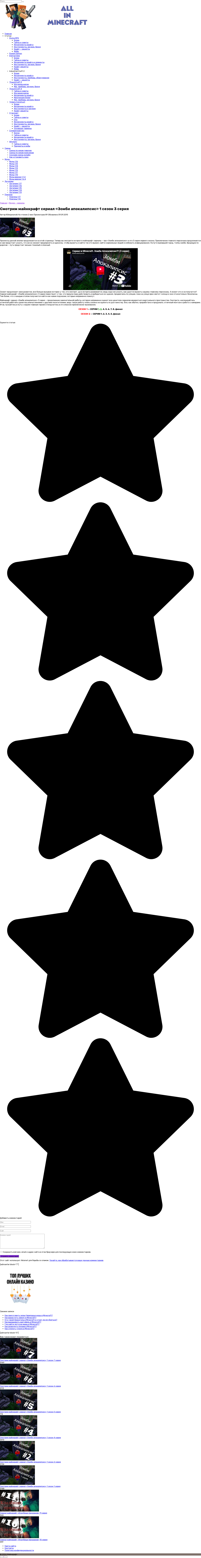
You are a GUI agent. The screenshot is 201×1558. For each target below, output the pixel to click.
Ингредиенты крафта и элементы (29, 62)
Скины (7, 148)
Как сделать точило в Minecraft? (19, 1329)
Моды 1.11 (13, 172)
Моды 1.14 (13, 166)
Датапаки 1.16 (15, 186)
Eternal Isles (14, 56)
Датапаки (9, 181)
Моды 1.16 (13, 161)
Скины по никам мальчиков (21, 153)
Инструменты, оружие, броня (27, 47)
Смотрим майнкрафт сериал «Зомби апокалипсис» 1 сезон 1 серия (30, 1486)
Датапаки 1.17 (15, 183)
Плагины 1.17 (15, 197)
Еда (15, 120)
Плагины (8, 195)
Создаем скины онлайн (19, 155)
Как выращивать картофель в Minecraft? (23, 1322)
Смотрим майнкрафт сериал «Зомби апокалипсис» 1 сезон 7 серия (30, 1360)
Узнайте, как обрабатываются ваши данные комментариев (76, 1260)
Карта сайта (10, 1546)
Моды (7, 159)
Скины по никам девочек (20, 150)
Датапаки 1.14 (15, 190)
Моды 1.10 (13, 175)
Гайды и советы (21, 42)
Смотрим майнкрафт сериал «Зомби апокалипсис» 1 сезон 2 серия (30, 1462)
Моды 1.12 (13, 170)
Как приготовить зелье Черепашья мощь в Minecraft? (29, 1315)
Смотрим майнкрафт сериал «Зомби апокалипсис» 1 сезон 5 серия (30, 1412)
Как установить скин (18, 157)
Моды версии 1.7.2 (17, 177)
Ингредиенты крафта (23, 45)
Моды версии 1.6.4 (17, 179)
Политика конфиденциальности (19, 1550)
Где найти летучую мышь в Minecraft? (22, 1324)
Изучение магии (21, 84)
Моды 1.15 (13, 164)
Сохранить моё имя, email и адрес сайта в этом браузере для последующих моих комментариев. (47, 1252)
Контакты (9, 1548)
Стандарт (13, 113)
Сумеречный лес (16, 131)
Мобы (16, 51)
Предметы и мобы (22, 146)
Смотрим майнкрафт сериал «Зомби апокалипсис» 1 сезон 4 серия (30, 1438)
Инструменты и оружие (25, 109)
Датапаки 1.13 (15, 192)
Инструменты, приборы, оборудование (31, 78)
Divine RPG (14, 38)
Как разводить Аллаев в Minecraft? (21, 1326)
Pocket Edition (15, 53)
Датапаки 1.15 (15, 188)
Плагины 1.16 (15, 199)
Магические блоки (22, 98)
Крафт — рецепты (22, 49)
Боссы (17, 133)
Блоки (16, 40)
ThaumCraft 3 (15, 82)
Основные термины (23, 128)
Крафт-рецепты (21, 67)
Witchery (13, 142)
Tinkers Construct (17, 102)
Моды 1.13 (13, 168)
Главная (8, 34)
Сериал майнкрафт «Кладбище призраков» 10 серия (23, 1540)
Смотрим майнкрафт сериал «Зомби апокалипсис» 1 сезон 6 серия (30, 1386)
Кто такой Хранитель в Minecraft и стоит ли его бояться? (31, 1320)
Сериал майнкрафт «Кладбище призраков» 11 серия (23, 1513)
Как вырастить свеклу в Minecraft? (20, 1318)
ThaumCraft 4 (15, 89)
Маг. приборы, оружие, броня (27, 86)
